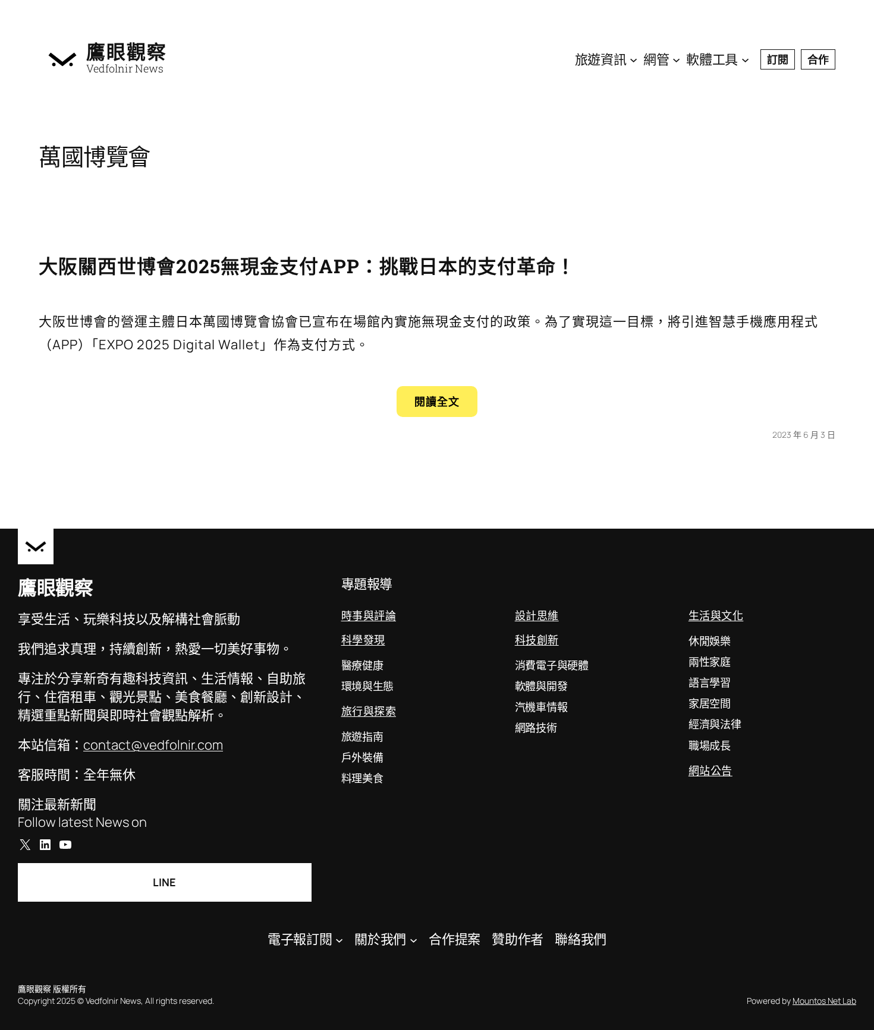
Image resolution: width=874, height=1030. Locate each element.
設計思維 (537, 615)
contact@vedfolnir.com (153, 745)
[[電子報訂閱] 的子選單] (339, 939)
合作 (818, 59)
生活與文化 (716, 615)
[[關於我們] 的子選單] (413, 939)
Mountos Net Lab (824, 1000)
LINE (164, 882)
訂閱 (777, 59)
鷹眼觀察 (126, 52)
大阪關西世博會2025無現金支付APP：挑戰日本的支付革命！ (307, 266)
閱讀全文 (445, 405)
